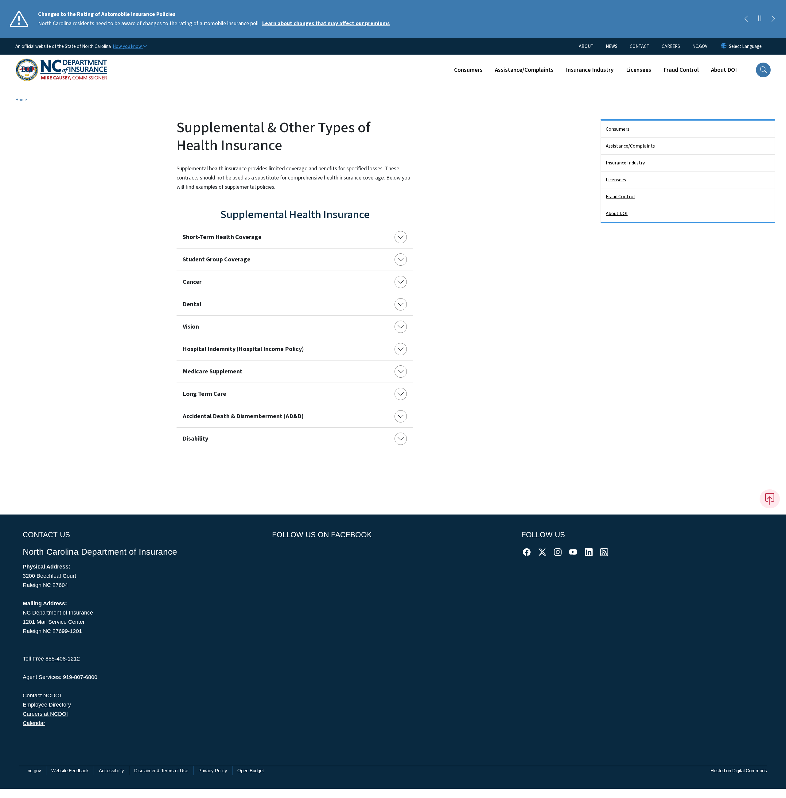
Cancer (192, 282)
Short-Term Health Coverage (222, 237)
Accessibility (111, 770)
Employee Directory (47, 705)
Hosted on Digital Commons (738, 770)
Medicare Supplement (213, 371)
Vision (191, 326)
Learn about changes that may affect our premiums (326, 23)
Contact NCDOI (42, 695)
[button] (763, 70)
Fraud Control (681, 70)
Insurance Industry (590, 70)
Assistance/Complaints (524, 70)
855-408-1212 (62, 659)
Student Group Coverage (217, 259)
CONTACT (639, 46)
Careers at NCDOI (45, 714)
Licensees (638, 70)
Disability (195, 438)
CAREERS (671, 46)
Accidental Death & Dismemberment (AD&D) (243, 416)
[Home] (61, 63)
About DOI (724, 70)
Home (21, 99)
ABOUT (586, 46)
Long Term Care (204, 394)
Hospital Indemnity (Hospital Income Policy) (243, 349)
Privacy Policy (212, 770)
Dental (192, 304)
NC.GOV (699, 46)
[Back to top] (770, 498)
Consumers (468, 70)
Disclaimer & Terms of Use (161, 770)
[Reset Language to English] (723, 46)
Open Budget (250, 770)
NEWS (611, 46)
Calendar (34, 723)
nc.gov (34, 770)
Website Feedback (70, 770)
